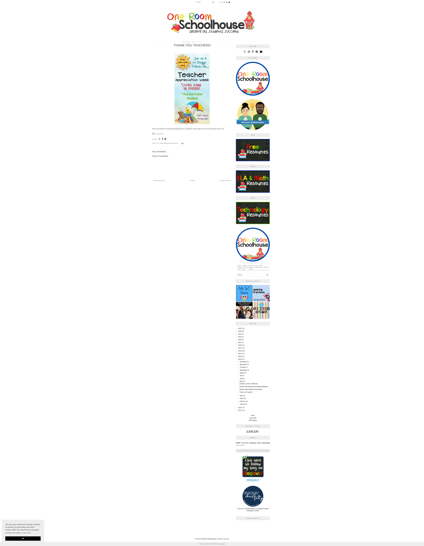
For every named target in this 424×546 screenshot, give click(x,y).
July (241, 375)
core (238, 442)
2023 (240, 331)
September (243, 370)
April (241, 395)
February (243, 401)
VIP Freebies (253, 420)
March (242, 398)
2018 (240, 345)
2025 (240, 328)
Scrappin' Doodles (263, 509)
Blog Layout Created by (212, 544)
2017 (240, 348)
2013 (240, 359)
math (259, 443)
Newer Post (160, 180)
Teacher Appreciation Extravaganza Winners (253, 386)
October (242, 367)
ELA (247, 443)
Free (243, 443)
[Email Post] (182, 143)
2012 (240, 407)
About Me (253, 418)
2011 (240, 410)
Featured (252, 443)
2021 (240, 337)
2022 (240, 334)
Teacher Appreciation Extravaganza (250, 389)
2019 (240, 342)
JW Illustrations (250, 509)
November (243, 364)
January (242, 404)
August (242, 373)
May (241, 381)
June (241, 378)
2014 (240, 356)
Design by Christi (253, 510)
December (243, 362)
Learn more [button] (26, 533)
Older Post (225, 180)
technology (266, 443)
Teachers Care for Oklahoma (248, 384)
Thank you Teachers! (246, 392)
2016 (240, 351)
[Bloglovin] (253, 478)
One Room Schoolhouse (208, 539)
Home (198, 2)
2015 (240, 353)
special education (240, 445)
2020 (240, 339)
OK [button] (23, 538)
